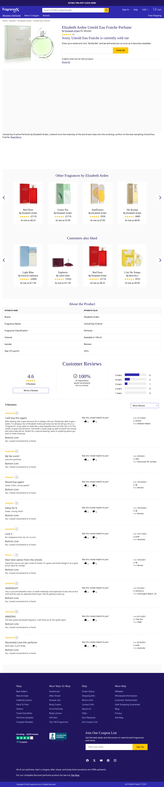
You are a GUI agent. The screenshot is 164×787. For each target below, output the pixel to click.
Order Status (88, 691)
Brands (46, 15)
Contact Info (88, 704)
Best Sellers (21, 691)
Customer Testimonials (126, 700)
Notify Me (120, 50)
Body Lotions (55, 713)
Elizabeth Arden (72, 31)
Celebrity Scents (24, 700)
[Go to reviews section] (66, 34)
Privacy (118, 713)
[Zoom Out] (131, 326)
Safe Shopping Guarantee (127, 704)
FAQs (84, 713)
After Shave (54, 695)
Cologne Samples (24, 722)
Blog (117, 708)
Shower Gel (54, 700)
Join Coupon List (90, 722)
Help (135, 9)
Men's (31, 15)
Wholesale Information (126, 695)
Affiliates (119, 691)
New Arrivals (22, 695)
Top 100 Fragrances (58, 722)
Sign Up (140, 747)
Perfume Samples (24, 717)
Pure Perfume (56, 708)
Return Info (87, 700)
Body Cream (55, 704)
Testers (19, 708)
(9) (73, 34)
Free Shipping (154, 15)
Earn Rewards (88, 717)
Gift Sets (53, 717)
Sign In (125, 9)
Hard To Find (22, 704)
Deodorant (54, 691)
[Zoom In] (131, 319)
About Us (86, 708)
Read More (16, 137)
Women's (12, 15)
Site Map (119, 717)
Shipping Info (88, 695)
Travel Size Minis (24, 713)
